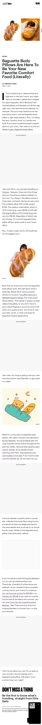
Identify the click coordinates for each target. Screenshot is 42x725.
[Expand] (31, 704)
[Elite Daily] (7, 3)
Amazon (41, 30)
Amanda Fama (10, 83)
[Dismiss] (38, 704)
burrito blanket (31, 578)
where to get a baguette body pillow (17, 129)
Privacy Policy (13, 711)
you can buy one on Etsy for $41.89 (17, 593)
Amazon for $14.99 (10, 596)
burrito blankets (9, 441)
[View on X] (21, 554)
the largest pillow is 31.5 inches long (17, 213)
